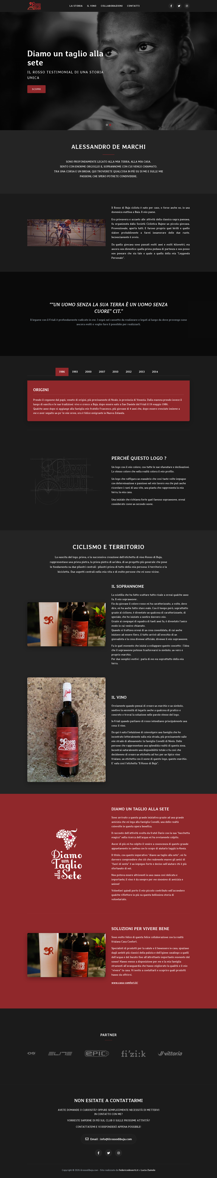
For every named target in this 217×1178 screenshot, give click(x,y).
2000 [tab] (88, 371)
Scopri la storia (43, 81)
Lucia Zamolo (148, 1170)
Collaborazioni (112, 6)
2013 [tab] (142, 371)
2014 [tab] (155, 371)
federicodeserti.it (128, 1170)
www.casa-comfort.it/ (124, 982)
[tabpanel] (108, 400)
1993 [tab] (75, 371)
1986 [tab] (62, 371)
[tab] (107, 125)
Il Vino (91, 6)
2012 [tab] (129, 371)
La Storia (76, 6)
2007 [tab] (102, 371)
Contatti (133, 6)
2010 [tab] (115, 371)
